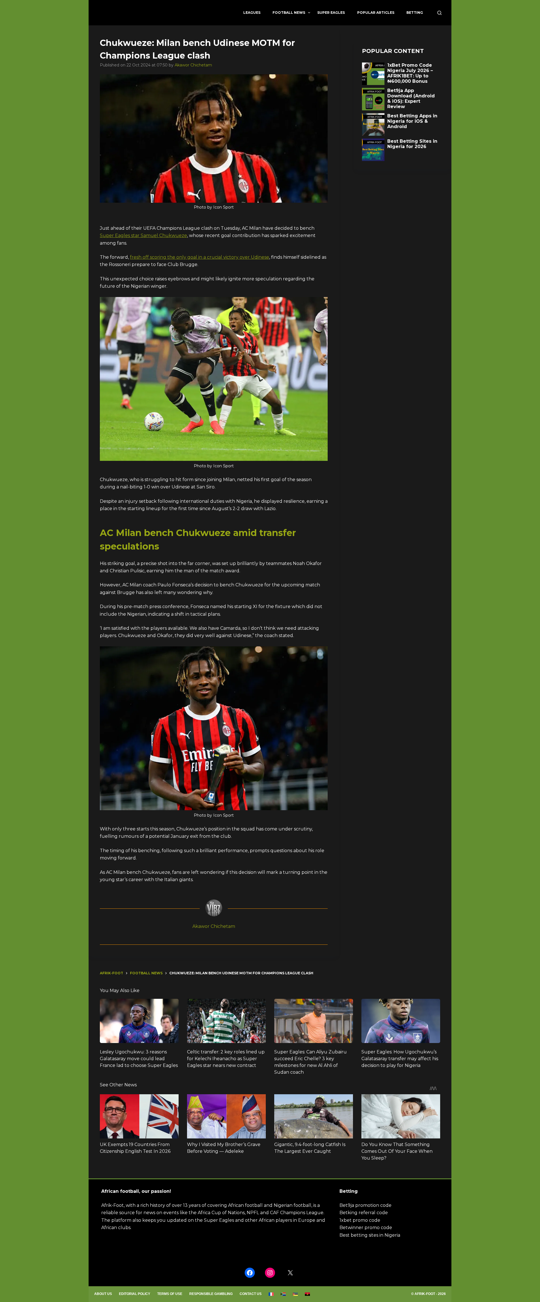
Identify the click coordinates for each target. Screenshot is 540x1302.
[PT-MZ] (295, 1294)
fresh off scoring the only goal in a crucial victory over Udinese (199, 257)
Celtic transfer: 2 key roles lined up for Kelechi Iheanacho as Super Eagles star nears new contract (226, 1058)
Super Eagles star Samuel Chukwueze (143, 235)
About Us (103, 1294)
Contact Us (251, 1294)
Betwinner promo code (365, 1227)
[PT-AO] (308, 1294)
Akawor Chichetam (193, 65)
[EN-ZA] (283, 1294)
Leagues (251, 12)
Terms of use (169, 1294)
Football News (289, 12)
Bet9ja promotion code (365, 1205)
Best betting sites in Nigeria (369, 1235)
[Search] (439, 13)
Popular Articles (375, 12)
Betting (414, 12)
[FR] (271, 1294)
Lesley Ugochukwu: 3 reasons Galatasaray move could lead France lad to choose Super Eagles (139, 1058)
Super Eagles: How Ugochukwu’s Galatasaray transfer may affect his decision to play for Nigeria (399, 1058)
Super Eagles (331, 12)
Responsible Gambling (211, 1294)
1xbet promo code (359, 1220)
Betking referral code (363, 1212)
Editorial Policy (134, 1294)
